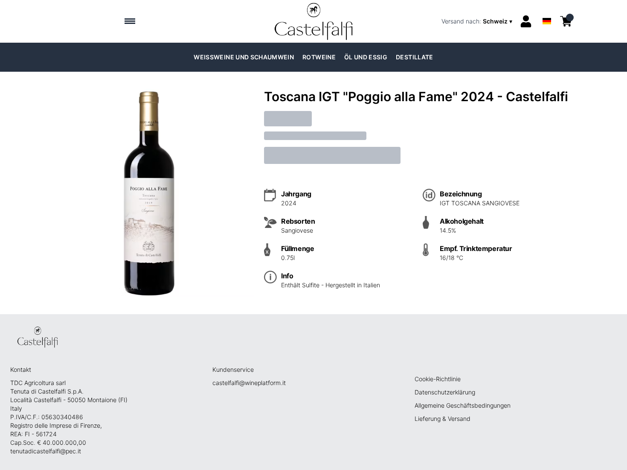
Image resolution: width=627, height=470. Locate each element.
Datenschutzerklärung (445, 392)
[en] (546, 10)
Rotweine (319, 57)
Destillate (414, 57)
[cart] (566, 21)
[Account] (526, 21)
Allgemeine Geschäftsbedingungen (463, 405)
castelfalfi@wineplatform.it (249, 382)
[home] (314, 21)
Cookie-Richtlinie (438, 378)
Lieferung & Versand (442, 418)
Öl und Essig (365, 57)
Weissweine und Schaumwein (244, 57)
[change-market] (478, 21)
